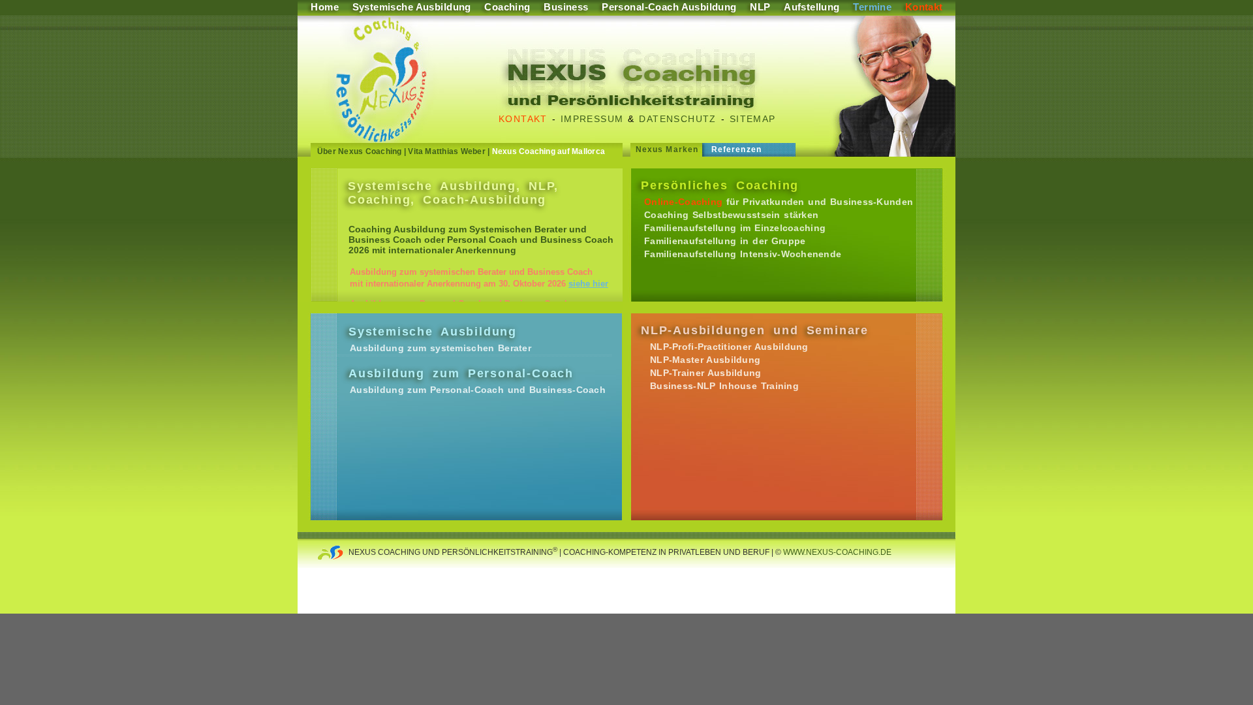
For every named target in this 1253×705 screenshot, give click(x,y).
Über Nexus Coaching (359, 151)
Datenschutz (677, 119)
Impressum (592, 119)
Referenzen (736, 149)
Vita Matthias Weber (447, 151)
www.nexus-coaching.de (836, 552)
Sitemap (753, 119)
